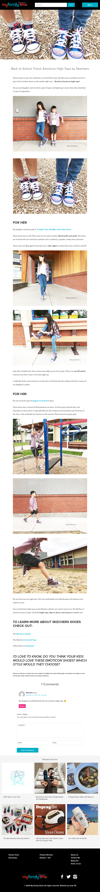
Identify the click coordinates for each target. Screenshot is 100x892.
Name (20, 743)
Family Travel (13, 855)
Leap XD (72, 886)
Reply (22, 706)
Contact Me (75, 858)
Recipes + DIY (45, 858)
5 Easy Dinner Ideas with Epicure (81, 797)
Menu (90, 5)
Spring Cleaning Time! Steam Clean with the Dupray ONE (49, 839)
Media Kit (74, 861)
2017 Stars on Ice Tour (11, 797)
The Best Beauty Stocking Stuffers (16, 838)
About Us (74, 855)
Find (71, 5)
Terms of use (76, 864)
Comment (22, 725)
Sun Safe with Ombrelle (78, 838)
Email (55, 743)
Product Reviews (46, 855)
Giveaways (12, 858)
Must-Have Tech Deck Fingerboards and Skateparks (49, 798)
